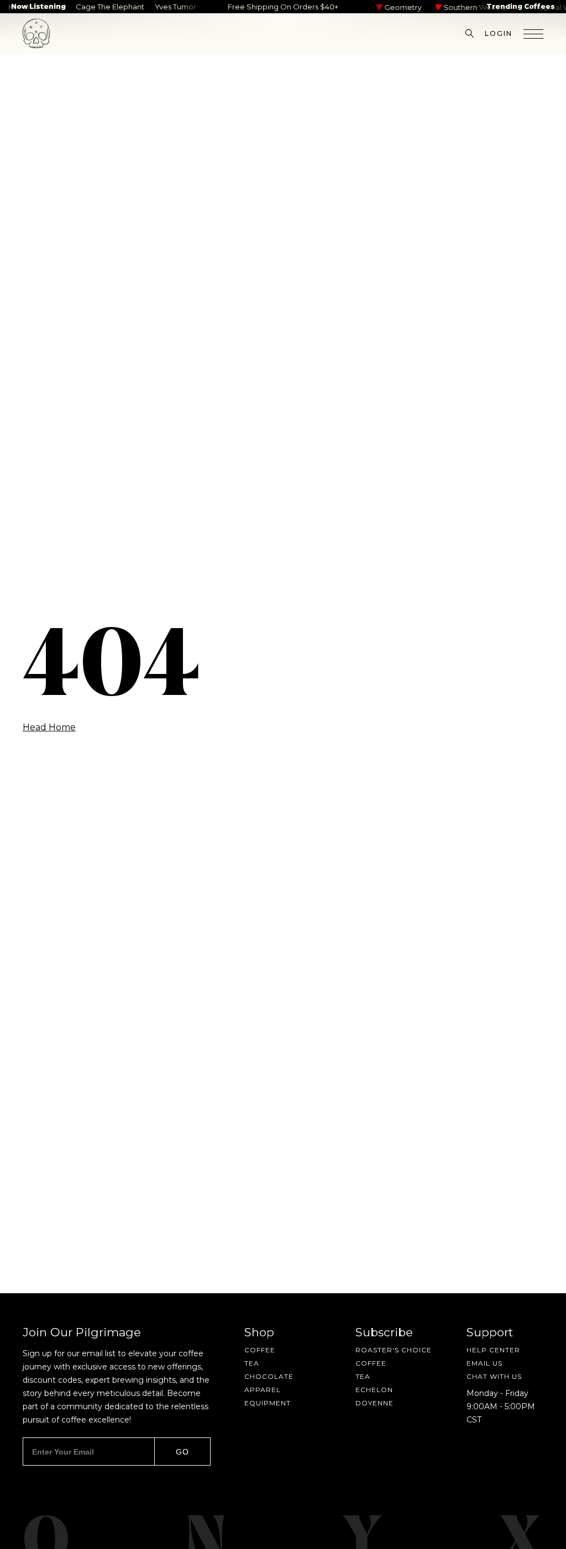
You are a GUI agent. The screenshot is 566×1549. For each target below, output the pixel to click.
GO (182, 1451)
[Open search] (469, 34)
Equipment (267, 1403)
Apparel (262, 1390)
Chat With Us (494, 1376)
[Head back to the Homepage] (36, 33)
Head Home (49, 727)
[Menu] (533, 34)
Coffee (259, 1350)
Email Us (484, 1363)
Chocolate (269, 1376)
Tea (251, 1363)
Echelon (374, 1390)
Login (498, 33)
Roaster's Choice (393, 1350)
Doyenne (374, 1403)
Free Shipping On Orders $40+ (283, 6)
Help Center (493, 1350)
